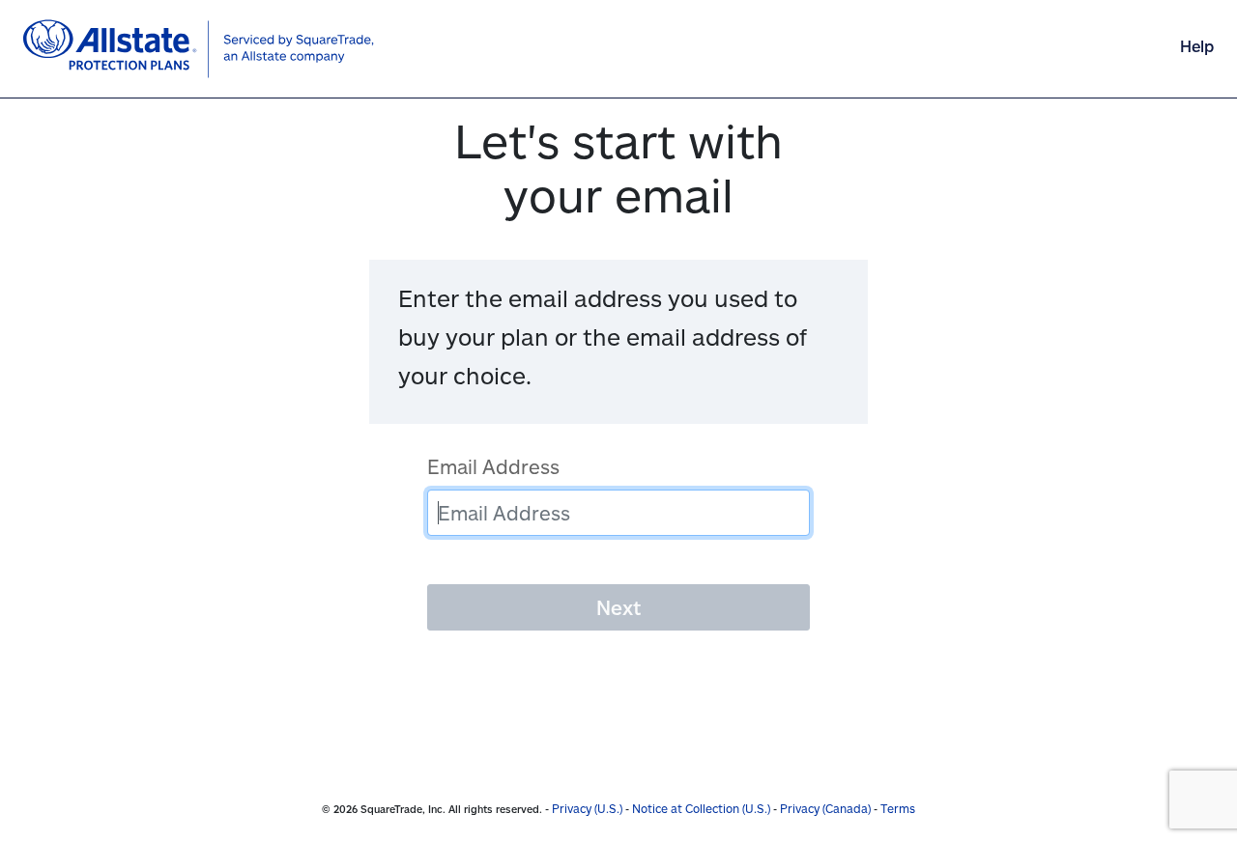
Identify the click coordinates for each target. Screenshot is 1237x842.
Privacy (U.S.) (587, 808)
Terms (897, 808)
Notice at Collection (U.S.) (701, 808)
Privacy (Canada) (825, 808)
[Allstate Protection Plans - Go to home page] (198, 48)
